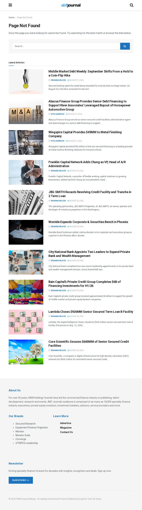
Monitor (20, 431)
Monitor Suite (23, 435)
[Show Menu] (10, 5)
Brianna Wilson (58, 80)
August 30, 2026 (76, 171)
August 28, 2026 (76, 316)
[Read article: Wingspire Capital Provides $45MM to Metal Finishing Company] (26, 142)
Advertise (65, 423)
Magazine (66, 427)
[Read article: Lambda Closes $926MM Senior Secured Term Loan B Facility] (26, 322)
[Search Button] (131, 5)
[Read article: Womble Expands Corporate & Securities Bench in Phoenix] (26, 232)
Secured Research (26, 423)
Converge (21, 439)
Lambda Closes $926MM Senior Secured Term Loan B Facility (90, 311)
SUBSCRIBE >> (20, 480)
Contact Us (66, 432)
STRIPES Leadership (27, 443)
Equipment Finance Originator (32, 427)
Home (11, 17)
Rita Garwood (57, 114)
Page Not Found (24, 17)
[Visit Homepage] (71, 5)
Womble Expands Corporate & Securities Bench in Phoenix (88, 222)
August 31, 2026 (76, 80)
